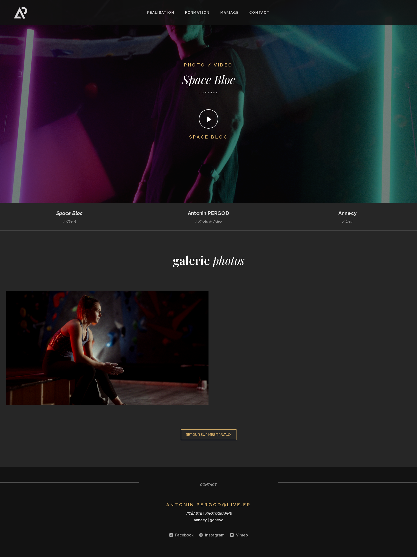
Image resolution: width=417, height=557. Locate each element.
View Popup (107, 348)
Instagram (214, 535)
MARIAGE (229, 13)
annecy (200, 520)
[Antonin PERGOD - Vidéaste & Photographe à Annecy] (44, 12)
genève (216, 520)
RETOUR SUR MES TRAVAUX (208, 435)
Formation (197, 13)
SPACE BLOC (208, 136)
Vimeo (242, 535)
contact (259, 13)
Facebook (184, 535)
